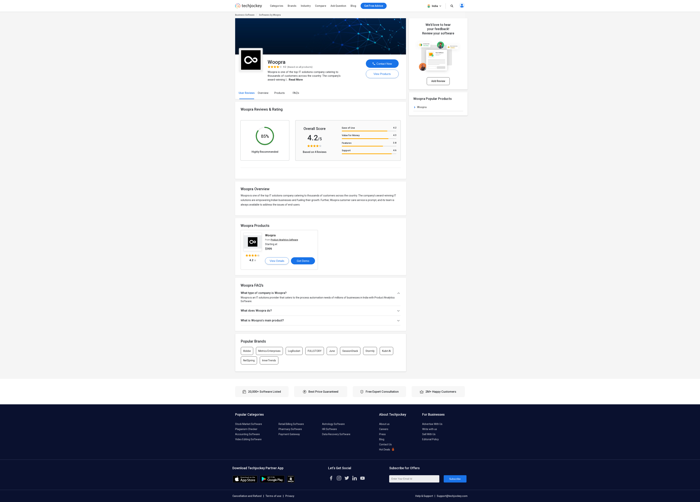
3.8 (394, 142)
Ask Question (338, 5)
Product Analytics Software (284, 240)
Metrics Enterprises (269, 350)
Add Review (438, 81)
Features (346, 143)
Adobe (247, 350)
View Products (382, 73)
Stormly (370, 350)
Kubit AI (386, 350)
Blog (353, 5)
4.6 (394, 150)
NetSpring (249, 360)
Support (346, 150)
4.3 (394, 135)
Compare (320, 5)
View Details (277, 260)
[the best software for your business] (248, 7)
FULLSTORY (315, 350)
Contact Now (384, 63)
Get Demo (303, 260)
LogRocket (294, 350)
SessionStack (350, 350)
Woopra (270, 235)
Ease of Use (348, 127)
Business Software (244, 15)
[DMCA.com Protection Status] (291, 481)
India (435, 6)
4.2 (394, 127)
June (332, 350)
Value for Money (350, 135)
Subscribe (455, 478)
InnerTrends (269, 360)
